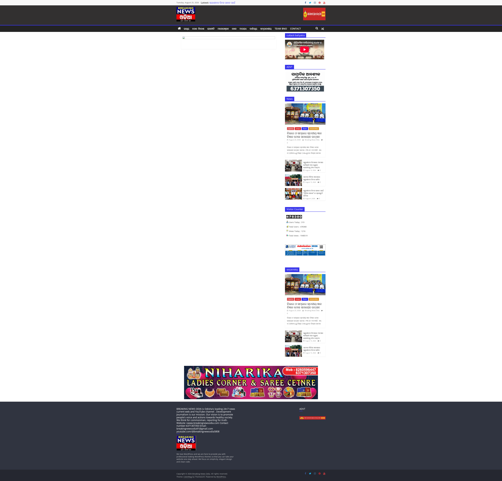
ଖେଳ (234, 28)
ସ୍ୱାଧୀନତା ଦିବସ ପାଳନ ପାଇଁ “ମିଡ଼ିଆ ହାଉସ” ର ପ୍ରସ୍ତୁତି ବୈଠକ (313, 193)
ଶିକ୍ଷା (305, 128)
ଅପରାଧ (243, 28)
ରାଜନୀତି (211, 28)
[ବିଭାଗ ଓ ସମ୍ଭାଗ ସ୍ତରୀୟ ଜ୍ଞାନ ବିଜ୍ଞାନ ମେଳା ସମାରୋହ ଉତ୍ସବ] (305, 105)
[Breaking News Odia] (179, 29)
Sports (290, 128)
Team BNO (281, 28)
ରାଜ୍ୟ (186, 28)
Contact (295, 28)
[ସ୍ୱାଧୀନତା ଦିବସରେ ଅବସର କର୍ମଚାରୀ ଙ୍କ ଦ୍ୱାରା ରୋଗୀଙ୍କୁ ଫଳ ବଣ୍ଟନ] (293, 161)
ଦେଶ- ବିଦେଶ (198, 28)
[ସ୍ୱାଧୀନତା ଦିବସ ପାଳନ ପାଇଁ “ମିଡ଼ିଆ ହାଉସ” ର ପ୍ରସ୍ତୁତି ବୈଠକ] (293, 189)
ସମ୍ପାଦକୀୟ (266, 28)
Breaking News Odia (312, 140)
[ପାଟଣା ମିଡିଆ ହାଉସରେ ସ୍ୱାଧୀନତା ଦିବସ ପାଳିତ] (293, 175)
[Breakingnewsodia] (186, 437)
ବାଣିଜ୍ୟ (253, 28)
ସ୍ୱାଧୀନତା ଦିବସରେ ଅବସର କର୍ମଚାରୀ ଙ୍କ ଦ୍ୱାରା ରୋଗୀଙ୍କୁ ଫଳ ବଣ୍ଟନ (313, 165)
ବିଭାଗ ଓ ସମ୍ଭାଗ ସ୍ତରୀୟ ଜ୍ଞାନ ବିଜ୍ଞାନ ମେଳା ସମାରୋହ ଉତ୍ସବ (304, 134)
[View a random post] (323, 28)
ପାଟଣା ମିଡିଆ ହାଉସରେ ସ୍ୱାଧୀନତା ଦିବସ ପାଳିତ (311, 178)
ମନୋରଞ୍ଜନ (223, 28)
